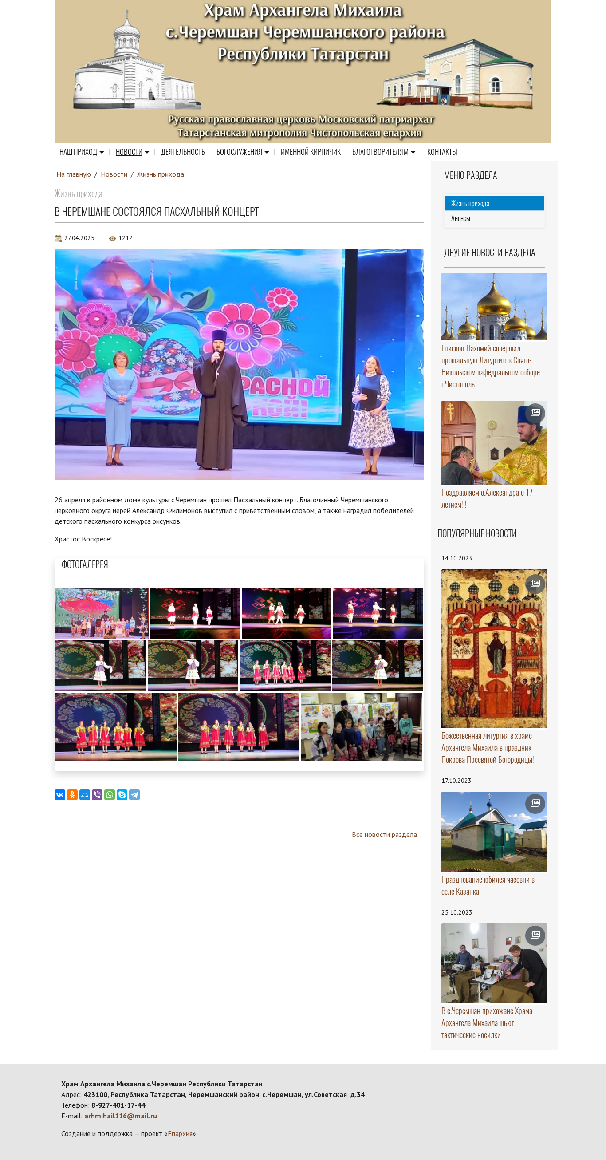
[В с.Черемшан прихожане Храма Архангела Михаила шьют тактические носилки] (494, 963)
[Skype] (122, 794)
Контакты (442, 151)
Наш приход (78, 151)
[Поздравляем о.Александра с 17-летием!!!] (494, 443)
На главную (73, 174)
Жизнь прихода (160, 174)
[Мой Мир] (84, 794)
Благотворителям (380, 151)
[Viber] (97, 794)
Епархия (180, 1133)
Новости (129, 151)
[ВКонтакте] (60, 794)
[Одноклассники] (72, 794)
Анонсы (460, 218)
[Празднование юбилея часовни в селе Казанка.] (494, 832)
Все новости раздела (384, 834)
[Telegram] (134, 794)
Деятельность (183, 151)
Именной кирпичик (311, 151)
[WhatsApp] (109, 794)
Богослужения (239, 151)
